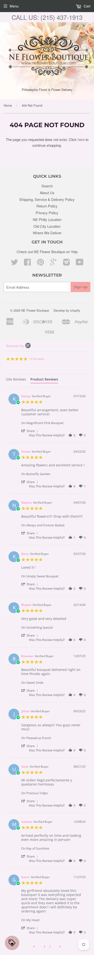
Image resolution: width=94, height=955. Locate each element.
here (81, 139)
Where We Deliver (47, 232)
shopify (75, 310)
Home (8, 105)
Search (47, 185)
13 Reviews (36, 359)
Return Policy (47, 205)
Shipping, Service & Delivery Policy (47, 199)
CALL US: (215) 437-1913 (47, 17)
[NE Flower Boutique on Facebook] (27, 263)
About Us (47, 192)
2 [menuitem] (50, 947)
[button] (30, 430)
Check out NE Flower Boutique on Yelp (47, 251)
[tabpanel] (47, 668)
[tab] (16, 380)
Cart (86, 5)
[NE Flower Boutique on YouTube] (79, 263)
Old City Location (47, 226)
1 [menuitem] (44, 947)
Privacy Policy (47, 212)
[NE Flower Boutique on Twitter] (14, 263)
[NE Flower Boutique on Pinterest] (40, 263)
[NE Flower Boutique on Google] (53, 263)
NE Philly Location (47, 219)
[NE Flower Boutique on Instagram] (66, 263)
